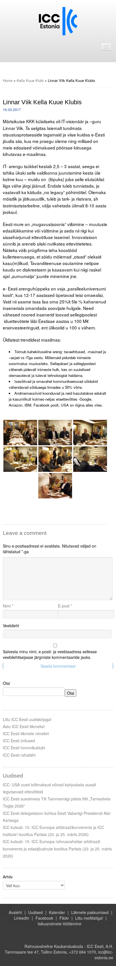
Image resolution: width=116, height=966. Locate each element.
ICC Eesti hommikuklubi (24, 747)
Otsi (6, 683)
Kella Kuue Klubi (30, 80)
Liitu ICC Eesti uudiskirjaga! (27, 719)
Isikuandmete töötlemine (59, 923)
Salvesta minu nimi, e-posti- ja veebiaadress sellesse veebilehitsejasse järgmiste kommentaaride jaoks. (50, 654)
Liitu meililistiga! (89, 918)
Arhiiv (8, 877)
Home (7, 80)
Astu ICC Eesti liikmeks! (24, 726)
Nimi (8, 606)
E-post (65, 606)
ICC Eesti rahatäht (19, 755)
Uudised (35, 912)
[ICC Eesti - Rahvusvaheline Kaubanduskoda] (58, 20)
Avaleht (15, 912)
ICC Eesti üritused (19, 740)
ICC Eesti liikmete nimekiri (26, 733)
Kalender (57, 912)
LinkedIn (21, 918)
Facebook (44, 918)
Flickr (64, 918)
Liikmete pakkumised (90, 912)
